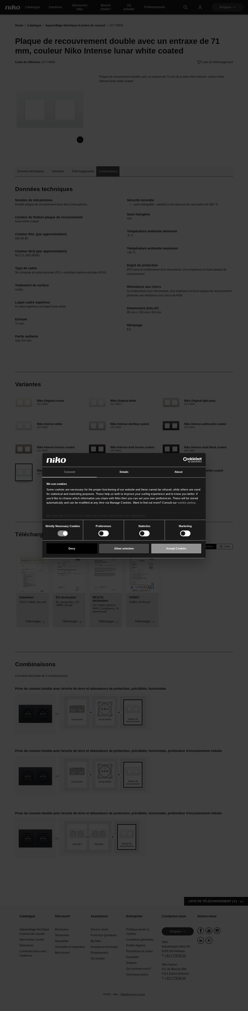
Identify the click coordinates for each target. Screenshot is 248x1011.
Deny (71, 548)
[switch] (103, 533)
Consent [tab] (69, 471)
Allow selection (124, 548)
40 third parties (74, 515)
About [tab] (178, 471)
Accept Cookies (176, 548)
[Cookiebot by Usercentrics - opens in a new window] (186, 460)
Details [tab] (124, 471)
